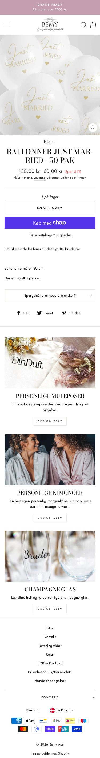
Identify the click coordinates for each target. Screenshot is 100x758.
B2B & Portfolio (50, 663)
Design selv (50, 421)
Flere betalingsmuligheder (50, 235)
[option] (50, 7)
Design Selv (50, 609)
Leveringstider (50, 645)
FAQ (50, 628)
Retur (50, 654)
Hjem (48, 141)
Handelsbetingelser (50, 680)
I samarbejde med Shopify (50, 753)
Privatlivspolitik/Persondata (50, 672)
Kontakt (50, 636)
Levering (40, 177)
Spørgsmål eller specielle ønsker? (50, 295)
